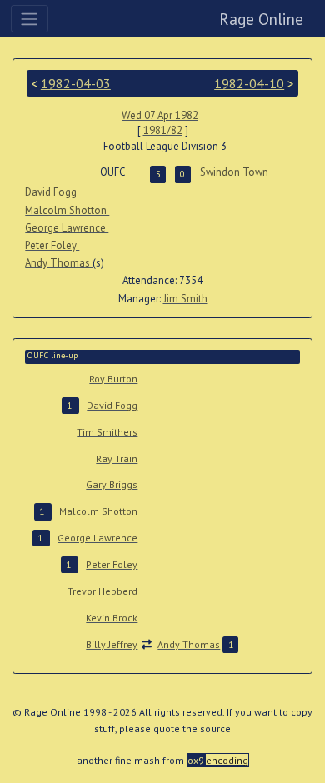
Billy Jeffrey (112, 644)
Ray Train (117, 458)
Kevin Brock (112, 617)
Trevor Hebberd (103, 591)
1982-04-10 (249, 83)
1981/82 (162, 130)
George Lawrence (66, 228)
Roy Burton (113, 378)
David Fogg (52, 192)
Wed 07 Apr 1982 (160, 115)
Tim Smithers (107, 432)
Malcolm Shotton (67, 210)
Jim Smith (185, 299)
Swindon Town (234, 172)
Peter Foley (52, 245)
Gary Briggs (112, 484)
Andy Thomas (58, 263)
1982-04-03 (76, 83)
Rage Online (261, 18)
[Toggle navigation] (29, 18)
